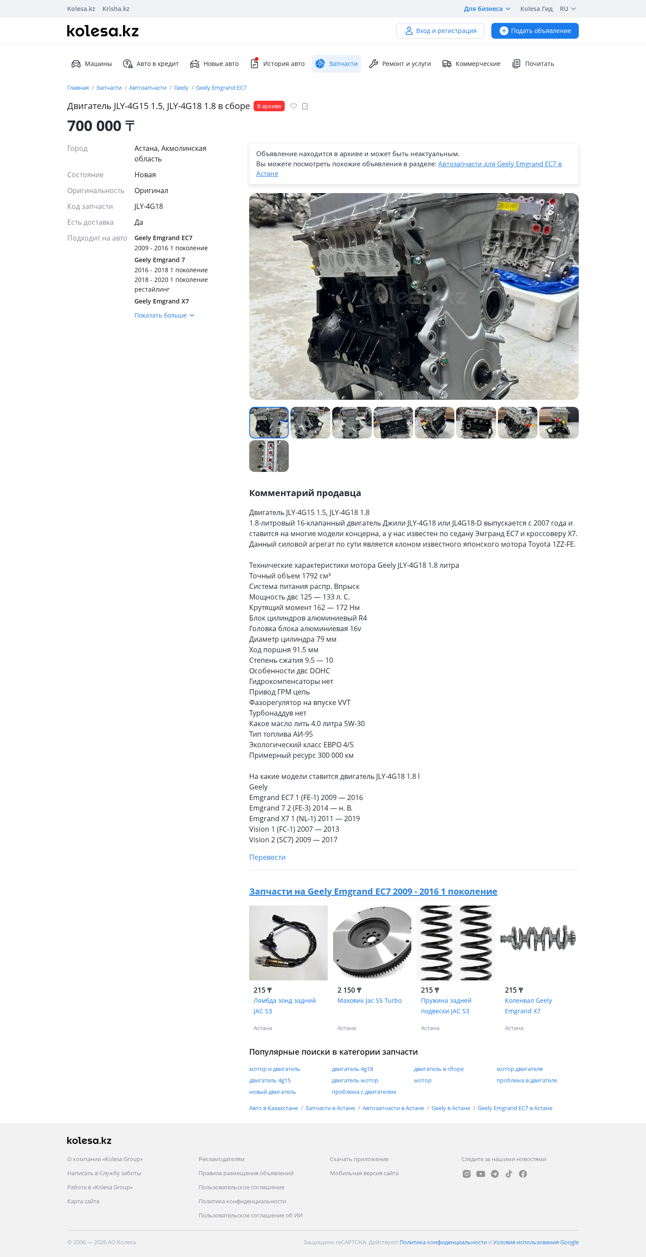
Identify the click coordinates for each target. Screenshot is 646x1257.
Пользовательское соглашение (241, 1187)
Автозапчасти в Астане (394, 1108)
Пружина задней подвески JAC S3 (446, 1005)
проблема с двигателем (364, 1092)
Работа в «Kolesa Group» (100, 1187)
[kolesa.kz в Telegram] (495, 1174)
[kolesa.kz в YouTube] (480, 1174)
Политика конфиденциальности (242, 1201)
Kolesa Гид (536, 8)
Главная (78, 87)
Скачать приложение (359, 1159)
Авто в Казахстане (274, 1108)
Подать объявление (541, 30)
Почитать (539, 63)
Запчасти (109, 87)
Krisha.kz (116, 8)
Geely (182, 87)
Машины (98, 63)
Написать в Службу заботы (104, 1173)
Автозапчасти (148, 87)
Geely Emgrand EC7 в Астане (515, 1108)
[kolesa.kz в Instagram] (466, 1174)
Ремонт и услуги (406, 63)
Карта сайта (83, 1201)
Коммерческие (478, 63)
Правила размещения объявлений (246, 1173)
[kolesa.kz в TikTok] (509, 1174)
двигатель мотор (355, 1080)
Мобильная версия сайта (364, 1173)
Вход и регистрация (446, 30)
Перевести (267, 857)
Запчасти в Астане (330, 1108)
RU (564, 8)
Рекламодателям (222, 1159)
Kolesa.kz (81, 8)
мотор (423, 1080)
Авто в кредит (158, 63)
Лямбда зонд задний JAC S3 (285, 1005)
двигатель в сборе (439, 1069)
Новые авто (221, 63)
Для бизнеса (483, 8)
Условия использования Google (536, 1242)
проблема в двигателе (527, 1080)
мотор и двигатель (275, 1069)
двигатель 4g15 (269, 1080)
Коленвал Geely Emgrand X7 (528, 1005)
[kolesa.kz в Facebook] (523, 1174)
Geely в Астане (452, 1108)
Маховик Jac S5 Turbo (370, 1000)
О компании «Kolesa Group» (105, 1159)
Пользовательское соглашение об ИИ (251, 1215)
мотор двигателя (520, 1069)
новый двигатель (272, 1092)
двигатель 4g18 (352, 1069)
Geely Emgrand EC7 (221, 87)
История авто (284, 63)
